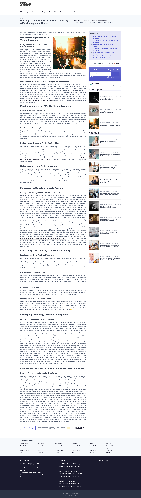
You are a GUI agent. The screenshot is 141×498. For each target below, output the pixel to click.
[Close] (100, 245)
